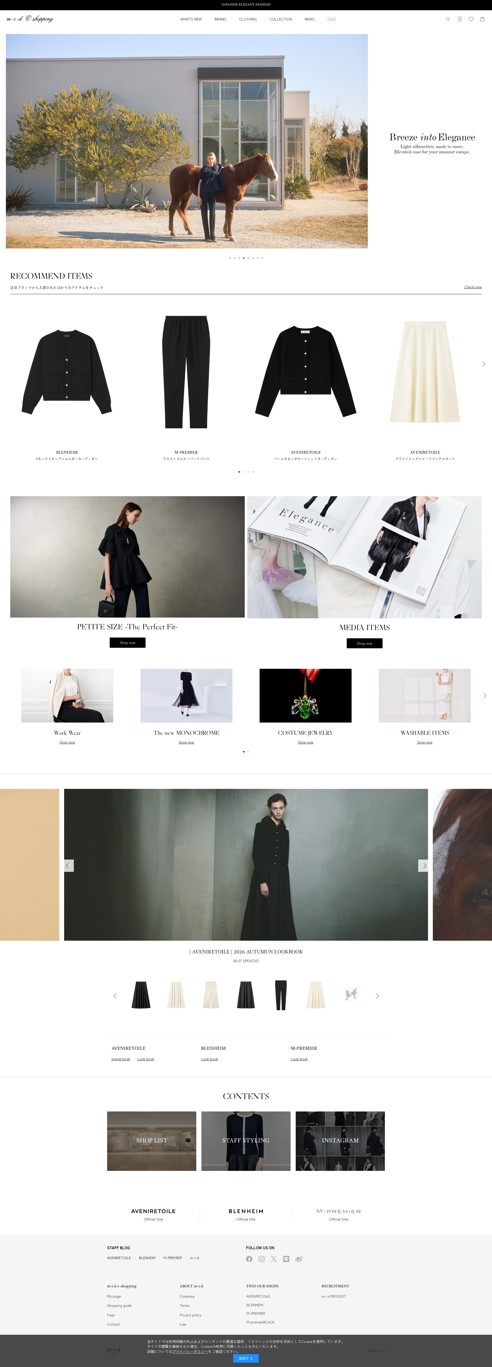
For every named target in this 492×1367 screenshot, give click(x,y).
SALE (331, 19)
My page (114, 1296)
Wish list (471, 19)
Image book (120, 1058)
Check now (473, 286)
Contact (113, 1324)
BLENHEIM (147, 1257)
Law (183, 1324)
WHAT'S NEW (191, 19)
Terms (184, 1305)
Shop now (127, 642)
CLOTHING (248, 19)
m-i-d (194, 1257)
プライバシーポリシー (190, 1351)
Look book (145, 1058)
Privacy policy (190, 1314)
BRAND (220, 19)
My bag (482, 19)
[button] (230, 258)
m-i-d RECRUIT (334, 1296)
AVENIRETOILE (119, 1257)
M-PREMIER (172, 1257)
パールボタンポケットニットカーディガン (305, 458)
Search (448, 19)
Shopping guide (119, 1305)
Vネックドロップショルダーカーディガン (67, 458)
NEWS (309, 19)
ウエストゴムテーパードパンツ (186, 458)
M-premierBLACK (260, 1321)
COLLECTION (281, 19)
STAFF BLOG (118, 1247)
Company (187, 1296)
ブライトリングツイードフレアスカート (425, 458)
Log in (459, 19)
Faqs (111, 1314)
